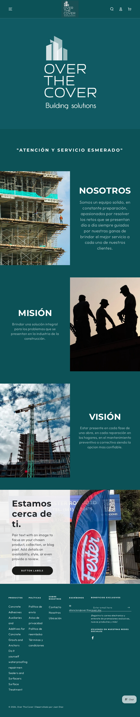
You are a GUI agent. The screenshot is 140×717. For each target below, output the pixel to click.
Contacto (55, 607)
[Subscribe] (129, 607)
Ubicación (55, 618)
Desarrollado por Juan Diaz (49, 707)
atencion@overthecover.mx (85, 610)
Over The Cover (25, 707)
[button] (111, 9)
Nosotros (55, 612)
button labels (32, 570)
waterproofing (18, 662)
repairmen (15, 667)
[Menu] (10, 9)
